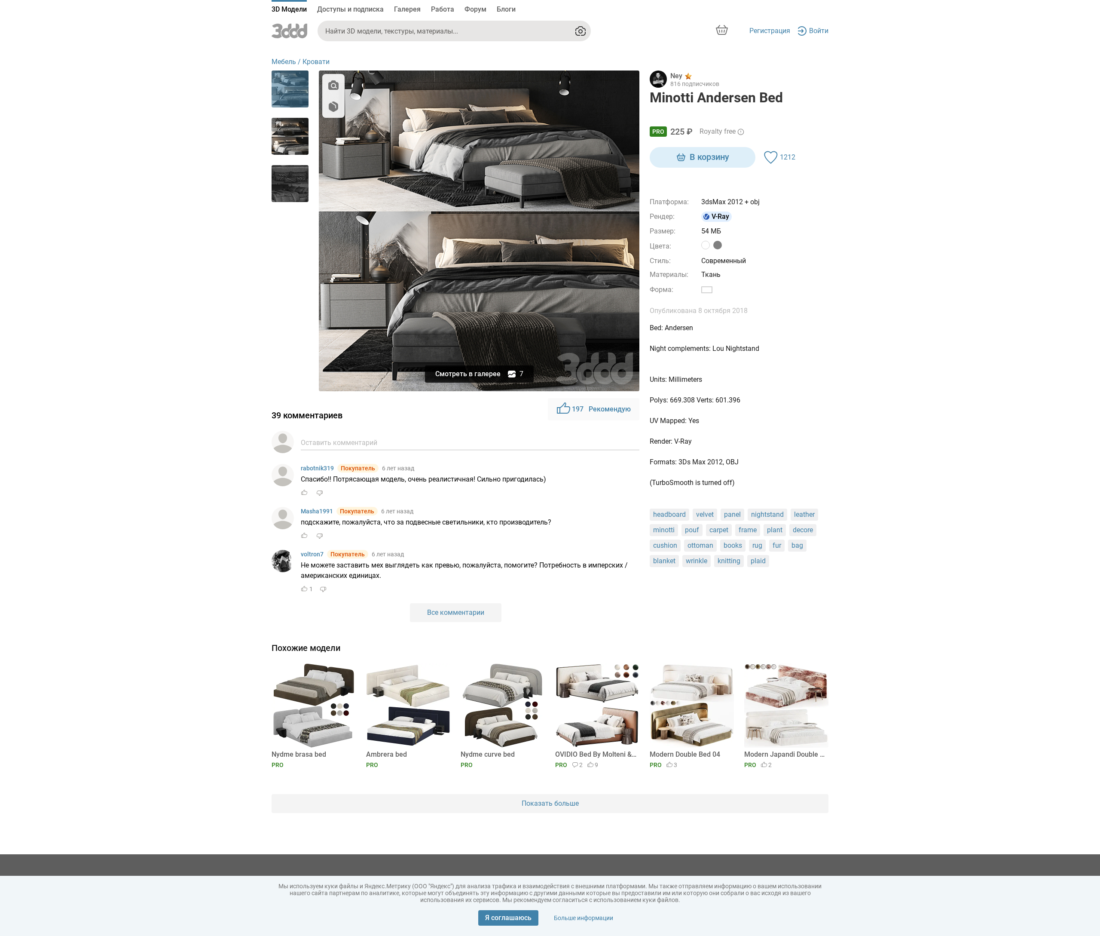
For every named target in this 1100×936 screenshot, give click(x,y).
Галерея (407, 9)
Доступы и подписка (350, 9)
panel (732, 514)
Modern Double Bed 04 (685, 754)
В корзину (709, 157)
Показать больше (550, 803)
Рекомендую (601, 409)
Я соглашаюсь (508, 918)
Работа (442, 9)
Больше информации (583, 918)
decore (803, 530)
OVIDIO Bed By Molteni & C (595, 754)
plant (774, 530)
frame (748, 530)
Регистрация (769, 31)
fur (777, 545)
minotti (664, 530)
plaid (758, 561)
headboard (669, 514)
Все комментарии (455, 612)
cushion (665, 545)
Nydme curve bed (488, 754)
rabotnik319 (317, 468)
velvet (705, 514)
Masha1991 (317, 511)
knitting (729, 561)
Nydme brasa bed (299, 754)
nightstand (767, 514)
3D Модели (289, 9)
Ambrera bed (386, 754)
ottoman (700, 545)
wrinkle (696, 561)
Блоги (506, 9)
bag (797, 545)
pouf (692, 530)
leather (804, 514)
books (733, 545)
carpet (718, 530)
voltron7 (312, 554)
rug (757, 545)
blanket (664, 561)
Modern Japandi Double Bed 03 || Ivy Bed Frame (784, 754)
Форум (475, 9)
